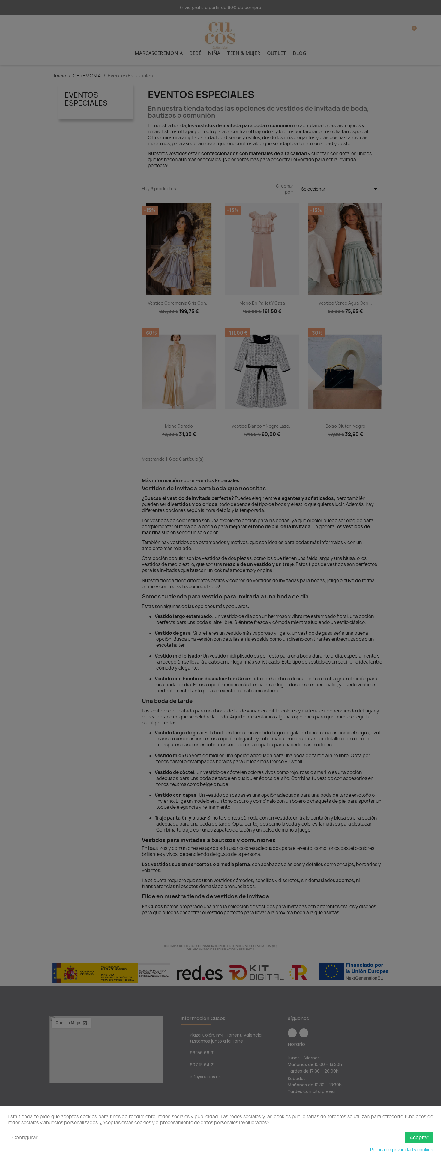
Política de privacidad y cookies (401, 1149)
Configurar (25, 1137)
